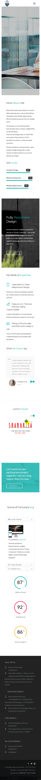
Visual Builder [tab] (16, 568)
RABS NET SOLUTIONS (27, 776)
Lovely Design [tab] (16, 523)
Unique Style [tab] (15, 572)
